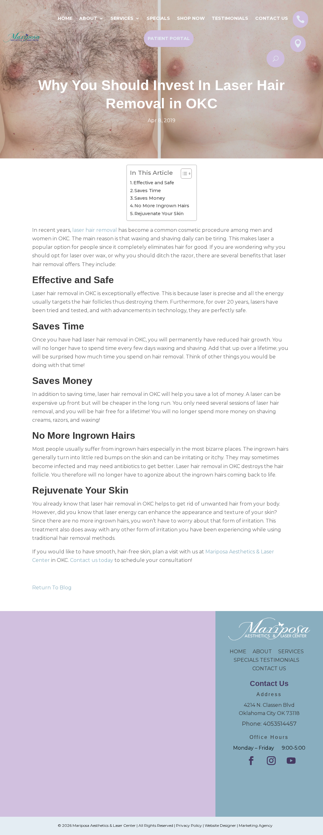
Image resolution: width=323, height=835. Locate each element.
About (88, 18)
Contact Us (271, 18)
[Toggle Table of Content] (183, 173)
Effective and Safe (153, 183)
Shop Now (191, 18)
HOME (241, 652)
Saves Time (147, 190)
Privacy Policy (189, 825)
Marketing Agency (256, 825)
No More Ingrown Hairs (161, 206)
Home (65, 18)
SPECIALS (158, 18)
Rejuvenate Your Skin (159, 213)
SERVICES (291, 652)
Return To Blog (52, 588)
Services (121, 18)
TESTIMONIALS (282, 660)
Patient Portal (169, 38)
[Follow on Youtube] (291, 760)
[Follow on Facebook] (251, 760)
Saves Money (149, 198)
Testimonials (230, 18)
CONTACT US (269, 669)
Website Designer (220, 825)
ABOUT (262, 652)
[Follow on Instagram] (271, 760)
